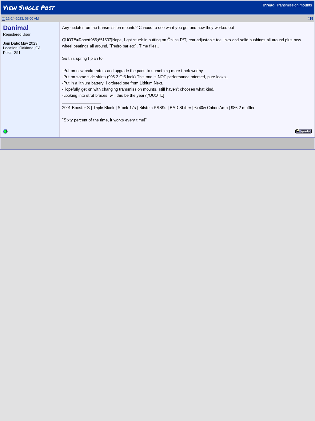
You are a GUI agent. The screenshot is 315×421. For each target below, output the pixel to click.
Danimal (16, 27)
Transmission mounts (294, 5)
